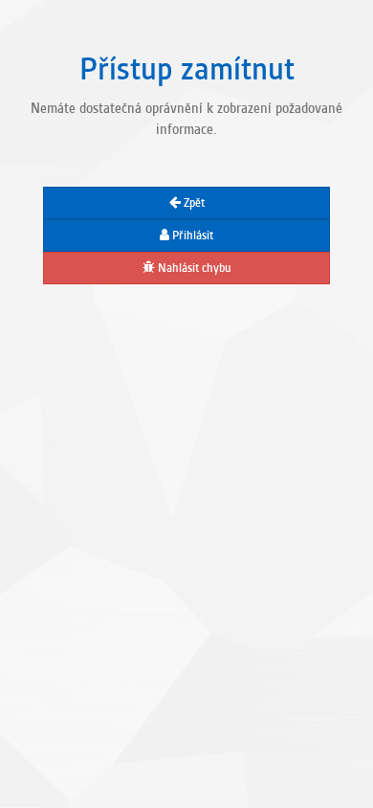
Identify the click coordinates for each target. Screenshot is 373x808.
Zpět (193, 203)
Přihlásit (191, 235)
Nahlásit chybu (193, 268)
